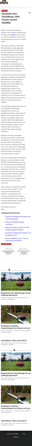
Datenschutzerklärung (12, 433)
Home (23, 433)
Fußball (12, 35)
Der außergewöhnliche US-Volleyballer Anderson (8, 252)
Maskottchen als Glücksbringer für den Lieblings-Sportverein (16, 294)
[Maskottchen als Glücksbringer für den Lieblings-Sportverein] (16, 290)
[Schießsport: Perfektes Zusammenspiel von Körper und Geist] (16, 323)
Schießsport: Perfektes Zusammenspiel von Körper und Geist (15, 327)
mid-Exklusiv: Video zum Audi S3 (13, 340)
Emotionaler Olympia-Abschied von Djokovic (24, 252)
